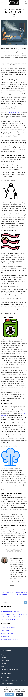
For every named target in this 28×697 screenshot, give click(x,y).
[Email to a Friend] (15, 550)
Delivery (3, 663)
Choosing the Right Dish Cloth (10, 619)
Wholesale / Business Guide (9, 639)
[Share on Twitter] (12, 550)
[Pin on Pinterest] (18, 550)
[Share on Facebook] (10, 550)
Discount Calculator (7, 678)
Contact (3, 657)
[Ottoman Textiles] (14, 2)
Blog (2, 655)
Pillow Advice (5, 636)
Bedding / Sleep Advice (14, 7)
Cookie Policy (5, 660)
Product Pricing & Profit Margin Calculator (13, 680)
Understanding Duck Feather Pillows (12, 617)
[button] (2, 2)
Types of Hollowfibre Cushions (10, 611)
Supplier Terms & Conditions (9, 669)
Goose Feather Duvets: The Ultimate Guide (14, 614)
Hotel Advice (5, 630)
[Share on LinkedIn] (20, 550)
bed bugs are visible (15, 112)
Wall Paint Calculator (7, 683)
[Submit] (25, 602)
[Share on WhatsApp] (7, 550)
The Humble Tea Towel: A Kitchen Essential (14, 609)
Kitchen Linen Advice (7, 633)
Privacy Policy (5, 666)
